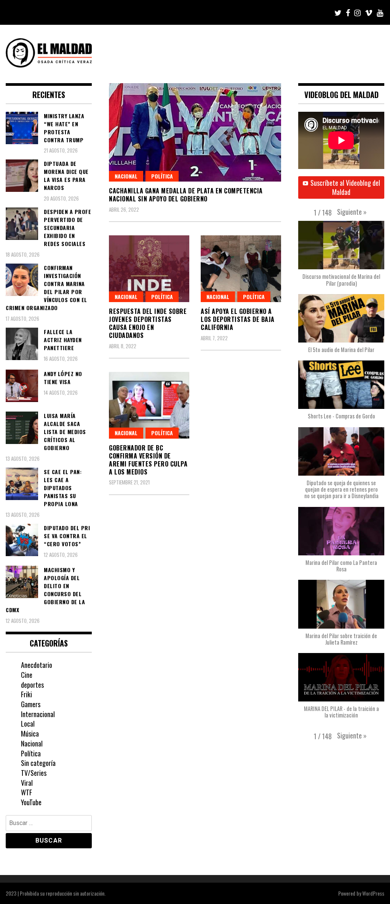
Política (162, 176)
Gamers (30, 704)
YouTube (31, 802)
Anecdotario (36, 665)
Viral (27, 783)
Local (28, 724)
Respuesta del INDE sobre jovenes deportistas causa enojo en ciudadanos (148, 323)
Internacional (38, 714)
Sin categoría (38, 763)
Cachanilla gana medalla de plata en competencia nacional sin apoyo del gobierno (186, 194)
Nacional (126, 176)
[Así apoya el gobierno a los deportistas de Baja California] (241, 268)
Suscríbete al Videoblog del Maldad (345, 187)
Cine (26, 675)
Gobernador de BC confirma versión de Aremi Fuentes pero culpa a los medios (148, 459)
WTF (26, 792)
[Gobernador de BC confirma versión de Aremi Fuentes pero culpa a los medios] (149, 405)
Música (30, 733)
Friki (26, 694)
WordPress (373, 893)
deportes (32, 685)
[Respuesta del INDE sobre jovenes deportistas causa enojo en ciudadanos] (149, 268)
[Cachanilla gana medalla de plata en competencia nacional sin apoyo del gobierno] (195, 132)
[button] (352, 211)
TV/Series (33, 773)
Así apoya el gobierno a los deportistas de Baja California (238, 319)
